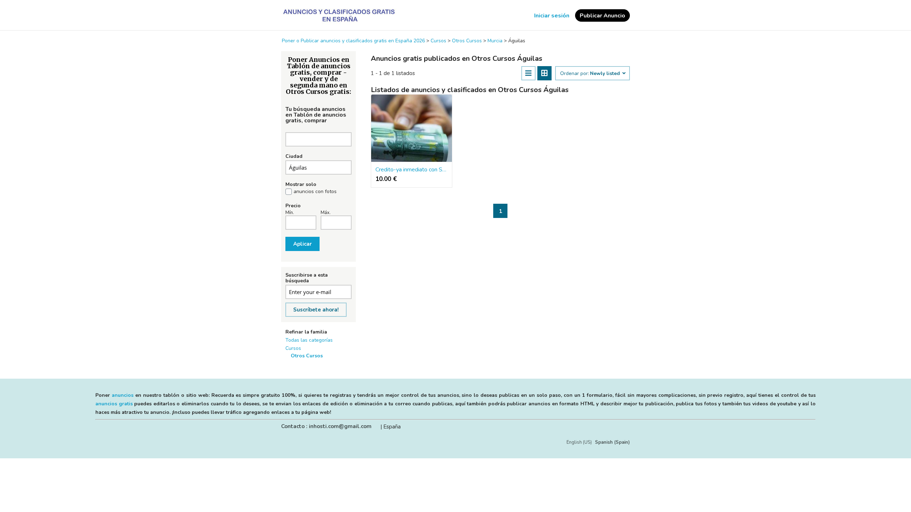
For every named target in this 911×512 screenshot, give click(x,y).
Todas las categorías (309, 340)
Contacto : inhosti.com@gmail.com (326, 426)
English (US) (579, 442)
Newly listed (605, 73)
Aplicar (302, 243)
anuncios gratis (114, 403)
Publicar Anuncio (602, 16)
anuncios (122, 395)
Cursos (293, 348)
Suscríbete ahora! (316, 309)
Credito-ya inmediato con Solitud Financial (411, 169)
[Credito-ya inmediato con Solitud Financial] (411, 128)
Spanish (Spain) (612, 442)
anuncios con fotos (315, 191)
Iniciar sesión (551, 16)
